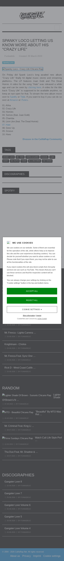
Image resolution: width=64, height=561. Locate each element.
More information (29, 315)
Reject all (32, 300)
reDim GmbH (42, 319)
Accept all (32, 291)
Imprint (38, 315)
